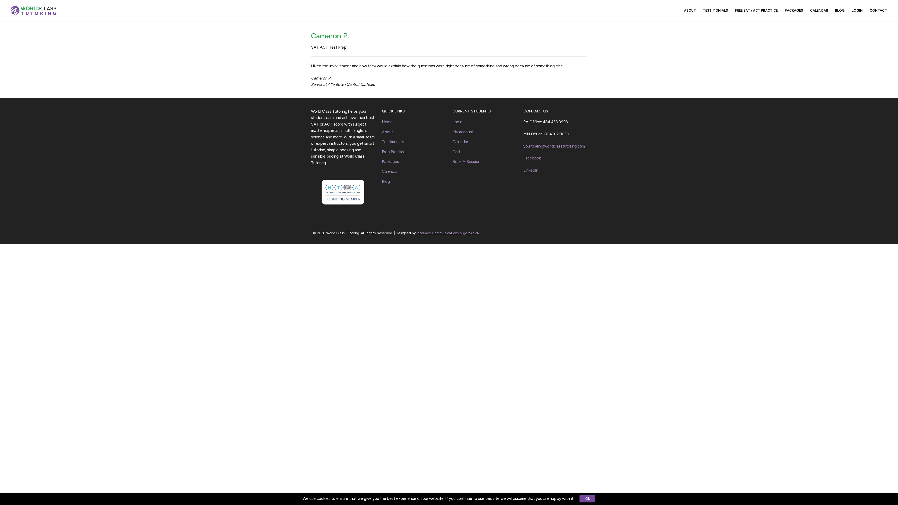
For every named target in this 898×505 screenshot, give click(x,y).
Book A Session (466, 161)
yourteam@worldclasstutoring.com (554, 146)
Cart (456, 151)
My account (463, 132)
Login (457, 121)
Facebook (532, 158)
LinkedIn (530, 170)
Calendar (390, 171)
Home (387, 121)
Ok (587, 499)
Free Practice (394, 151)
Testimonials (393, 141)
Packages (390, 161)
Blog (386, 181)
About (387, 132)
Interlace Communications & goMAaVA (448, 233)
